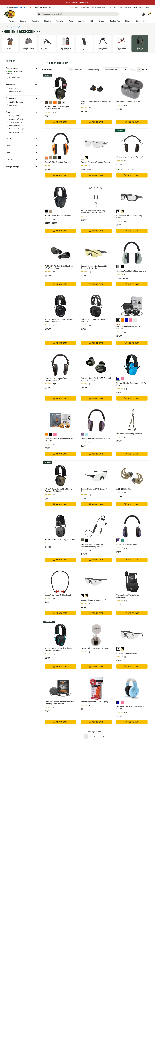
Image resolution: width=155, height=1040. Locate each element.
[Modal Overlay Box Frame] (77, 520)
